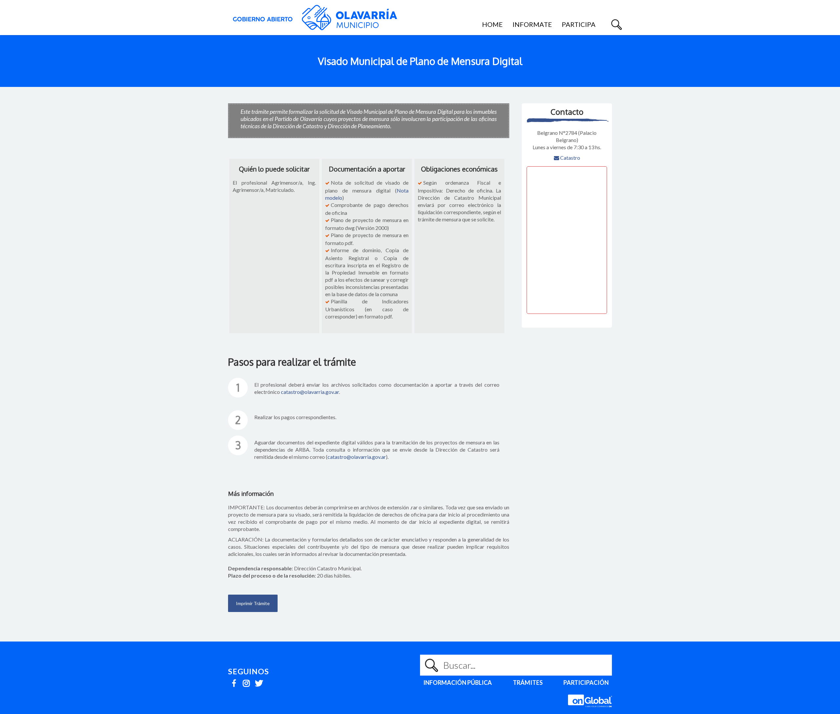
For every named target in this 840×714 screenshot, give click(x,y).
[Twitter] (258, 681)
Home (492, 24)
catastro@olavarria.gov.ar (310, 392)
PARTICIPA (579, 24)
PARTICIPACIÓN (586, 682)
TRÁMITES (528, 682)
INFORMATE (532, 24)
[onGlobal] (590, 710)
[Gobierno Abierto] (315, 17)
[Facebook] (234, 681)
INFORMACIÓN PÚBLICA (457, 682)
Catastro (569, 157)
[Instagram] (246, 681)
